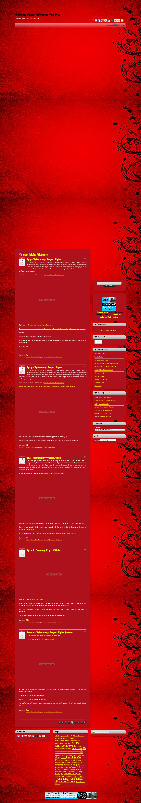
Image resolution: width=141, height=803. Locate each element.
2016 (57, 736)
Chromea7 (70, 745)
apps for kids (64, 736)
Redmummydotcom (62, 769)
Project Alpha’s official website (54, 275)
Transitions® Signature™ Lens (69, 780)
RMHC (73, 769)
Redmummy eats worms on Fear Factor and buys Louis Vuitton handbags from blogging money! (52, 329)
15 (27, 537)
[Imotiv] (115, 21)
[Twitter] (96, 21)
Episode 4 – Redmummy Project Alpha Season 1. (36, 325)
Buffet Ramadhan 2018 (63, 743)
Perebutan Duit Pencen (102, 360)
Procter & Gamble (78, 767)
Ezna (96, 407)
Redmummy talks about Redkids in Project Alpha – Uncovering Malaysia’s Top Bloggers (47, 386)
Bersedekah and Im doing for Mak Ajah (106, 363)
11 (27, 445)
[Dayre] (118, 21)
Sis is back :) (98, 386)
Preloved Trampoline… (101, 379)
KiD (96, 404)
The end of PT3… (100, 376)
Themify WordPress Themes (39, 799)
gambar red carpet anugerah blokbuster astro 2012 (69, 753)
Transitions (61, 778)
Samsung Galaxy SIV (72, 774)
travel (78, 781)
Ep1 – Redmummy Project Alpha (43, 550)
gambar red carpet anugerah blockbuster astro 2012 (69, 750)
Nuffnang (28, 357)
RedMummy (59, 357)
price (82, 765)
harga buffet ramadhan (76, 755)
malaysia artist (69, 760)
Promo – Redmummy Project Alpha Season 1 (50, 632)
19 (27, 619)
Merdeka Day (75, 762)
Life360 (76, 757)
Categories (98, 427)
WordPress (26, 799)
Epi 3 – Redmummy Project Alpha (44, 367)
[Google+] (102, 21)
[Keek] (112, 21)
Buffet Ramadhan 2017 (73, 740)
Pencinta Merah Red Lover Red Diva (37, 14)
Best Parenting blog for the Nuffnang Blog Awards (54, 533)
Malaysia (59, 760)
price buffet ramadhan (63, 767)
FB (84, 748)
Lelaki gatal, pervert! (105, 397)
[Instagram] (109, 21)
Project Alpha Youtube (49, 357)
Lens (69, 757)
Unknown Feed (103, 732)
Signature (78, 776)
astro (71, 735)
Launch (63, 758)
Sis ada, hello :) (99, 373)
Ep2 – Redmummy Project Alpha (44, 457)
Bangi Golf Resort (64, 738)
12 (27, 354)
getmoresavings (61, 755)
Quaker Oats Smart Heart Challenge (105, 366)
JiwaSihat (97, 410)
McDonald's (66, 762)
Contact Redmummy (112, 25)
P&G (81, 762)
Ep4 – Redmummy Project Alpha (44, 259)
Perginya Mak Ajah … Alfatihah (104, 370)
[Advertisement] (70, 5)
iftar (57, 757)
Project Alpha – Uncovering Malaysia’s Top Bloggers (43, 635)
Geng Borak (98, 413)
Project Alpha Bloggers (37, 357)
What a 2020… (99, 357)
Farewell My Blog (100, 353)
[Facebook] (99, 21)
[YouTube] (105, 21)
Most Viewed (98, 341)
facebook (77, 748)
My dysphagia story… (106, 416)
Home (123, 25)
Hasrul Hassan (99, 400)
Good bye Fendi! (99, 382)
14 (27, 709)
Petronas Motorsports (72, 765)
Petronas (59, 765)
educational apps (65, 749)
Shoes (70, 776)
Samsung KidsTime (62, 776)
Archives (97, 440)
